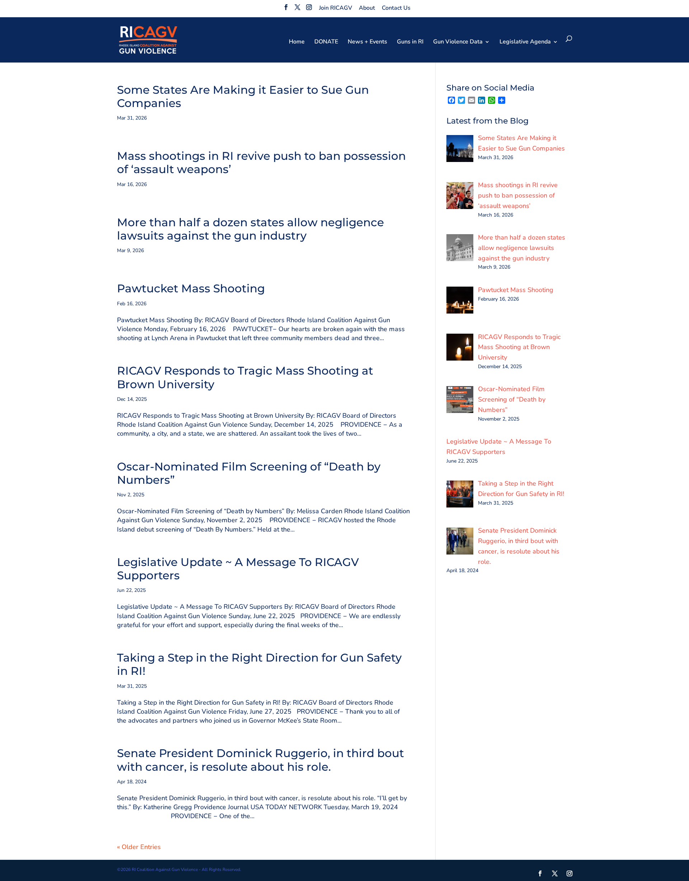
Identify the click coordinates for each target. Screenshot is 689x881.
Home (297, 42)
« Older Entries (139, 847)
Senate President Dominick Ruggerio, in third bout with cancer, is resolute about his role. (260, 759)
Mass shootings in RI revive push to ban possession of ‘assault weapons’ (261, 162)
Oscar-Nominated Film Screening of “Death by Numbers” (248, 473)
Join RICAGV (335, 8)
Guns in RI (410, 42)
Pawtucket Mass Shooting (191, 288)
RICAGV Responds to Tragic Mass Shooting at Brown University (245, 377)
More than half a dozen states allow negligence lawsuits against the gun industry (250, 228)
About (367, 8)
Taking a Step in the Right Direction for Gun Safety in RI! (259, 664)
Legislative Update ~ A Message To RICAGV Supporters (238, 568)
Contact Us (396, 8)
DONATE (326, 42)
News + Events (367, 42)
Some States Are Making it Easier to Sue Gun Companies (243, 96)
